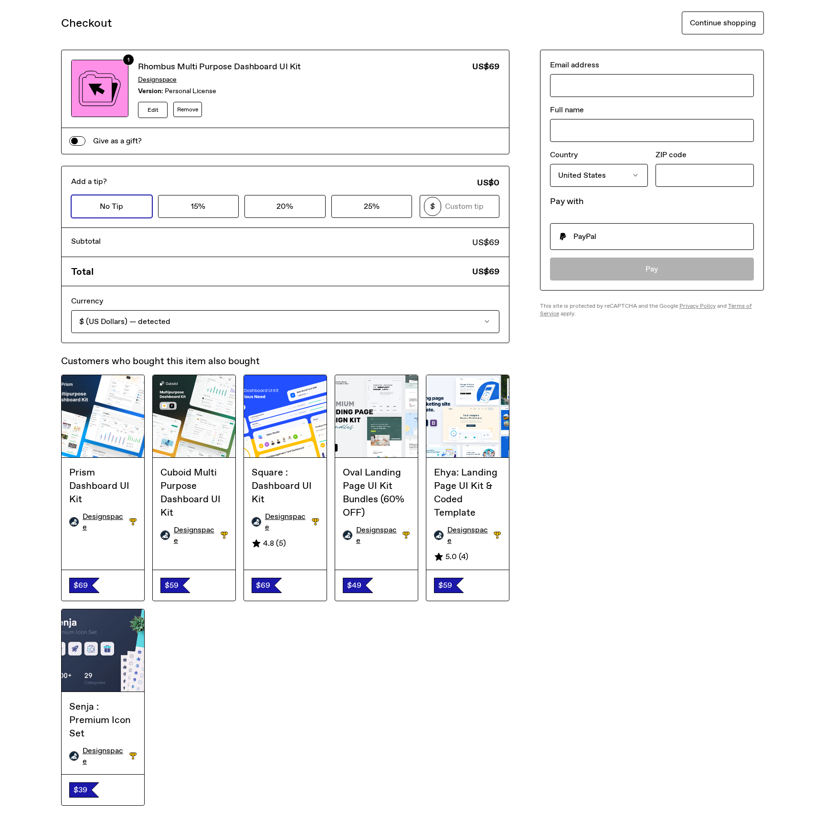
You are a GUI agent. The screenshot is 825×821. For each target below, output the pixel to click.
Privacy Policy (697, 305)
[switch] (77, 141)
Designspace (157, 80)
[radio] (652, 236)
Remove (187, 109)
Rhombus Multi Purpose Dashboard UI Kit (219, 66)
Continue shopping (723, 22)
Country (564, 154)
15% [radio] (198, 206)
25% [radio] (372, 206)
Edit (153, 110)
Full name (567, 109)
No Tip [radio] (111, 206)
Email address (574, 64)
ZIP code (671, 154)
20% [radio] (284, 206)
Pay (651, 268)
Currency (87, 300)
